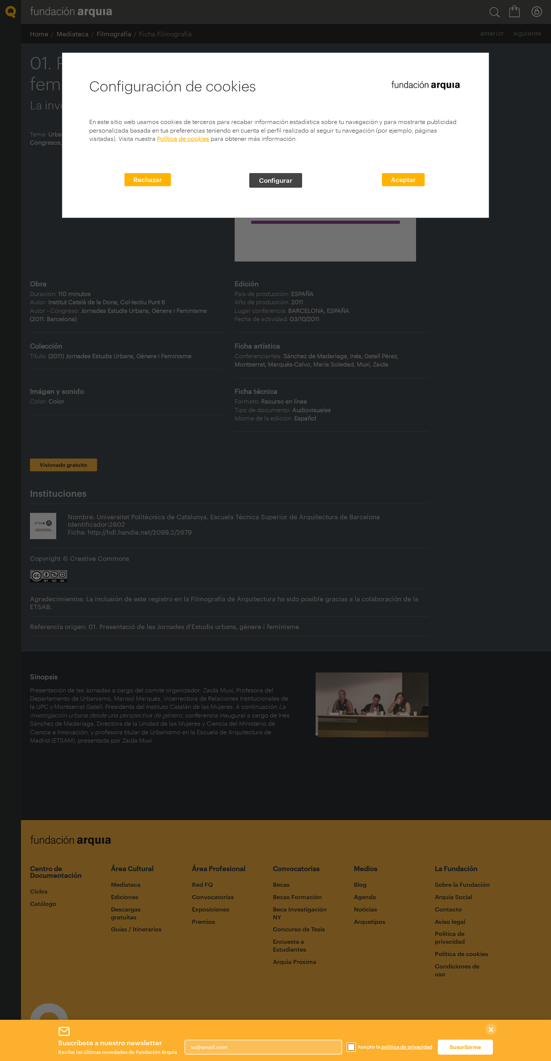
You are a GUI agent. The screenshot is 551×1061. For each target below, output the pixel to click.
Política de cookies (183, 138)
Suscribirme (465, 1047)
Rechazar (147, 179)
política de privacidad (406, 1047)
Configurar (275, 180)
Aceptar (403, 179)
